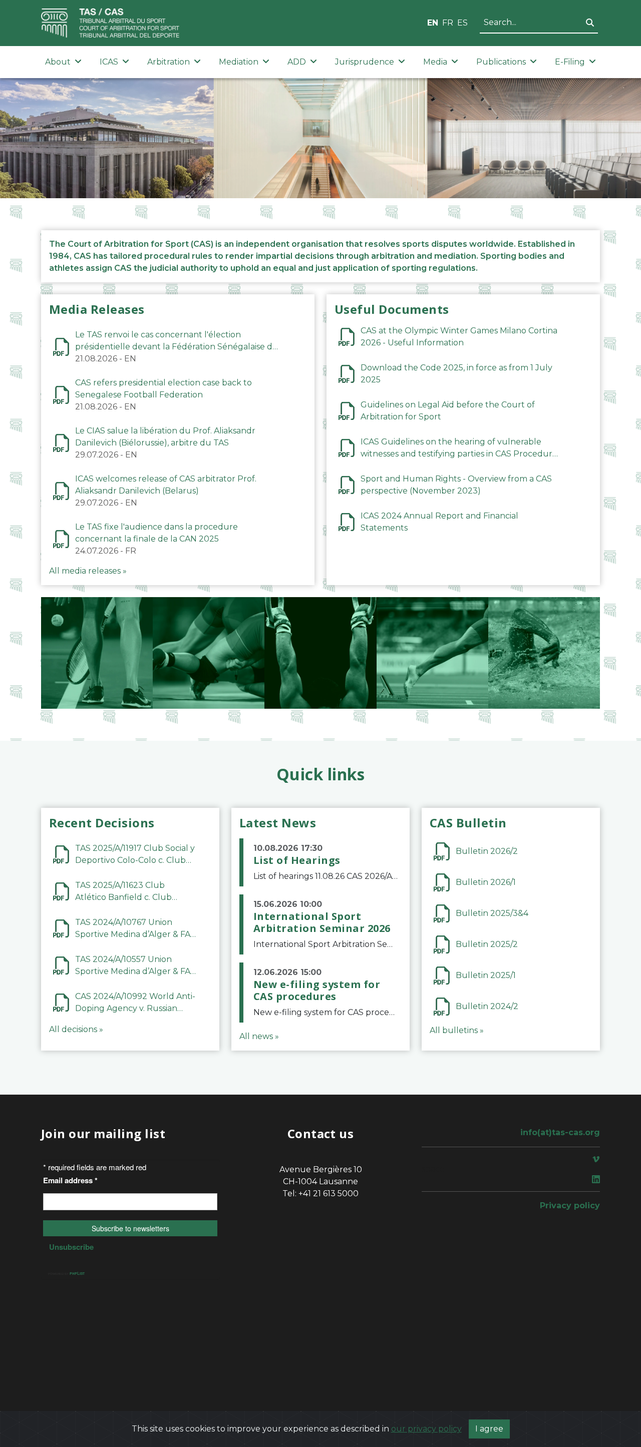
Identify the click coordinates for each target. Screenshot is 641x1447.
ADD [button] (296, 62)
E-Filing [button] (570, 62)
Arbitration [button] (168, 62)
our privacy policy (426, 1428)
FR (447, 23)
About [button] (58, 62)
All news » (259, 1036)
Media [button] (435, 62)
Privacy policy (570, 1205)
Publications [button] (501, 62)
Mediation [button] (238, 62)
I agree (489, 1428)
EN (432, 23)
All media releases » (88, 571)
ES (462, 23)
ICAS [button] (109, 62)
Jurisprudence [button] (364, 62)
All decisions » (76, 1029)
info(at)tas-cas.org (560, 1132)
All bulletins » (457, 1030)
